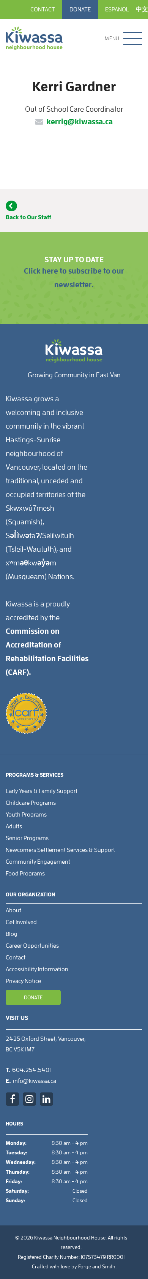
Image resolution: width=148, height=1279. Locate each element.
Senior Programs (27, 838)
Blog (11, 934)
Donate (80, 9)
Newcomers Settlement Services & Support (60, 850)
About (13, 910)
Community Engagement (38, 862)
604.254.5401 (31, 1070)
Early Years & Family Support (41, 791)
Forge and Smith (96, 1266)
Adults (14, 826)
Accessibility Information (37, 969)
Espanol (117, 9)
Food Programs (25, 874)
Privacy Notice (23, 981)
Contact (42, 9)
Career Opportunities (32, 946)
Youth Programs (26, 815)
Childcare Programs (31, 803)
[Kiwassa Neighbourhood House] (34, 38)
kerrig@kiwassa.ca (80, 121)
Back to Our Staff (28, 217)
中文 (142, 9)
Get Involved (21, 922)
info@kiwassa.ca (34, 1081)
